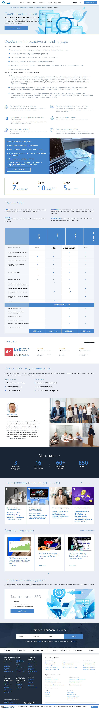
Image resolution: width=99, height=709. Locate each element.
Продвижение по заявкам (89, 664)
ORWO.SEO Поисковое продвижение (31, 684)
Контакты (91, 650)
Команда (7, 650)
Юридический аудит (20, 671)
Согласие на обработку (9, 702)
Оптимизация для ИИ (8, 662)
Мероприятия (78, 650)
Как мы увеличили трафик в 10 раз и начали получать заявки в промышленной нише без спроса (49, 555)
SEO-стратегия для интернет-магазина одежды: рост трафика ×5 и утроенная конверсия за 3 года (19, 561)
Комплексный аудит (20, 672)
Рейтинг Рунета (25, 355)
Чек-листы (47, 692)
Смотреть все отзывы (89, 342)
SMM (29, 673)
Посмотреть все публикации (86, 530)
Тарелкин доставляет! (72, 698)
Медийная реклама (32, 671)
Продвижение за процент (89, 665)
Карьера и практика (39, 650)
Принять (94, 706)
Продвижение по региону (89, 669)
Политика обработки (9, 707)
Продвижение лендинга (68, 664)
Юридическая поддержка (19, 688)
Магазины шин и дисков (74, 682)
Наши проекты (70, 699)
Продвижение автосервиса (75, 684)
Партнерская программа (31, 680)
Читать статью (12, 565)
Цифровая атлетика (71, 694)
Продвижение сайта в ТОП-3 (51, 667)
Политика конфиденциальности (11, 704)
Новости (47, 694)
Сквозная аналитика (8, 671)
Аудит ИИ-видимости (18, 665)
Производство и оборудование (52, 679)
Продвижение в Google (50, 662)
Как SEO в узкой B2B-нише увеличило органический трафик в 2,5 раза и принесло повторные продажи (78, 555)
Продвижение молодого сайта (70, 665)
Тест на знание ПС (32, 687)
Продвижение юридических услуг (52, 682)
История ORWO (21, 650)
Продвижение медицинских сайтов (77, 679)
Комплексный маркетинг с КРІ (31, 669)
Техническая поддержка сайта (8, 683)
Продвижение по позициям (89, 667)
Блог (34, 3)
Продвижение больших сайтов (70, 667)
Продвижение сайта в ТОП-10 (52, 669)
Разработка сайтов (8, 689)
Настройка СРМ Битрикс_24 (7, 686)
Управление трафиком (6, 669)
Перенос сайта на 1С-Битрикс (8, 691)
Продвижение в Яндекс (50, 664)
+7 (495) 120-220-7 (76, 2)
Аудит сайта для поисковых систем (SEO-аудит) (20, 661)
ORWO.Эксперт (70, 692)
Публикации (47, 696)
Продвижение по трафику (89, 662)
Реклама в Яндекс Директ (32, 662)
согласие (39, 641)
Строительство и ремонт (50, 681)
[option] (44, 352)
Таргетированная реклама (32, 665)
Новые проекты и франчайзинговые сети (54, 684)
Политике (74, 641)
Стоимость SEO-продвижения (52, 665)
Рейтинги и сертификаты (59, 650)
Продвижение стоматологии (75, 681)
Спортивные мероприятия (73, 696)
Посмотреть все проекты (87, 482)
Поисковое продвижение (7, 665)
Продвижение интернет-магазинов (71, 662)
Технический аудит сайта (20, 668)
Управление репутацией (19, 685)
